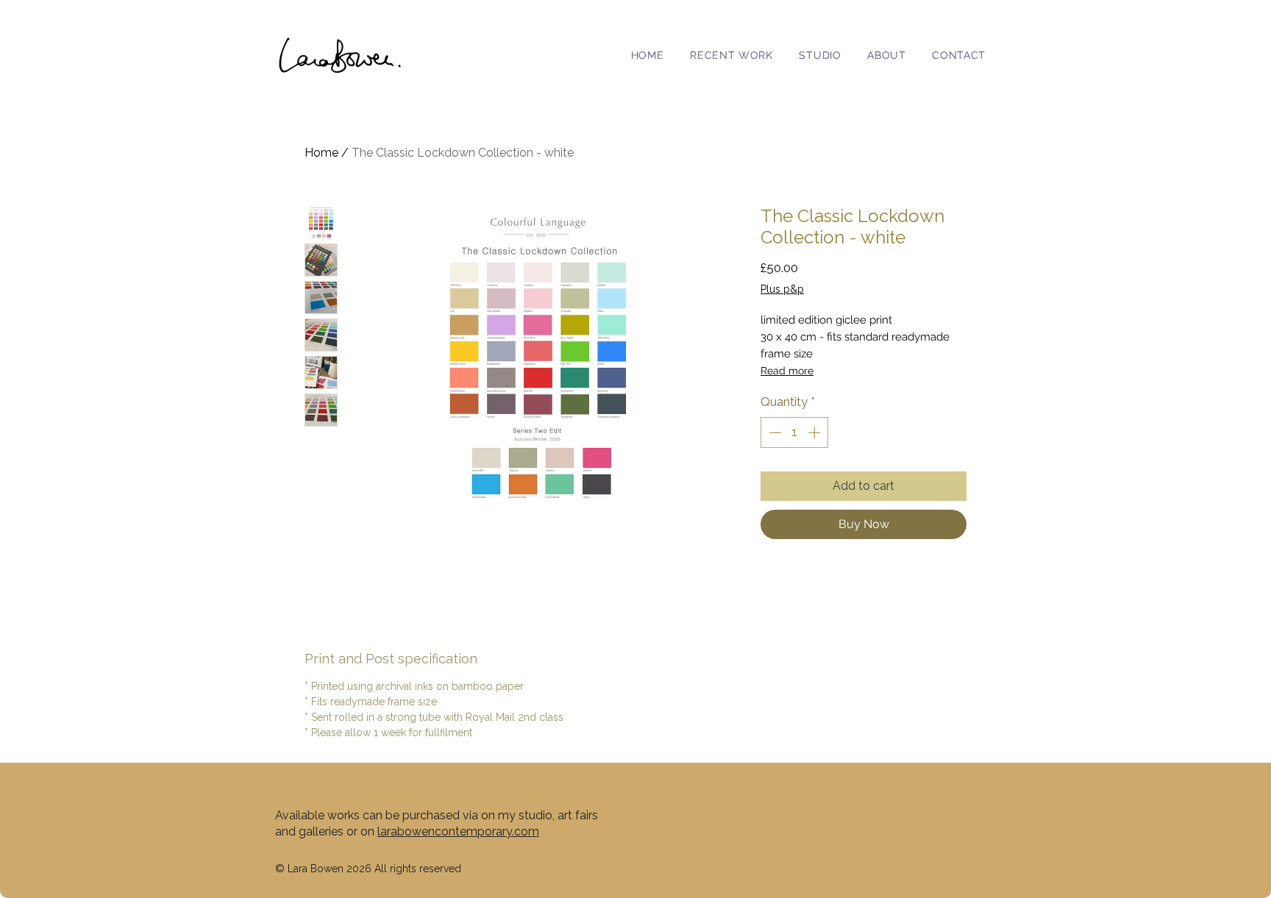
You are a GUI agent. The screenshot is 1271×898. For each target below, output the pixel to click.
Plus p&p (782, 289)
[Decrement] (774, 432)
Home (321, 153)
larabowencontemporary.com (458, 831)
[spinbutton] (795, 432)
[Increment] (816, 432)
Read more (787, 371)
